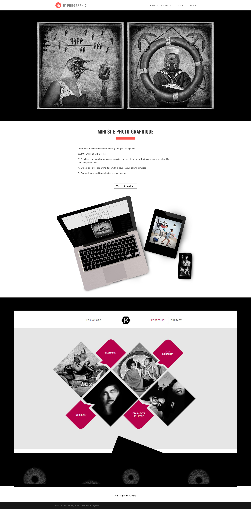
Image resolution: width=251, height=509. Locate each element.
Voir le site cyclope (125, 186)
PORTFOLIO (166, 5)
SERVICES (154, 5)
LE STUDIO (179, 5)
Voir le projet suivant (125, 495)
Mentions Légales (90, 505)
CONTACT (192, 5)
